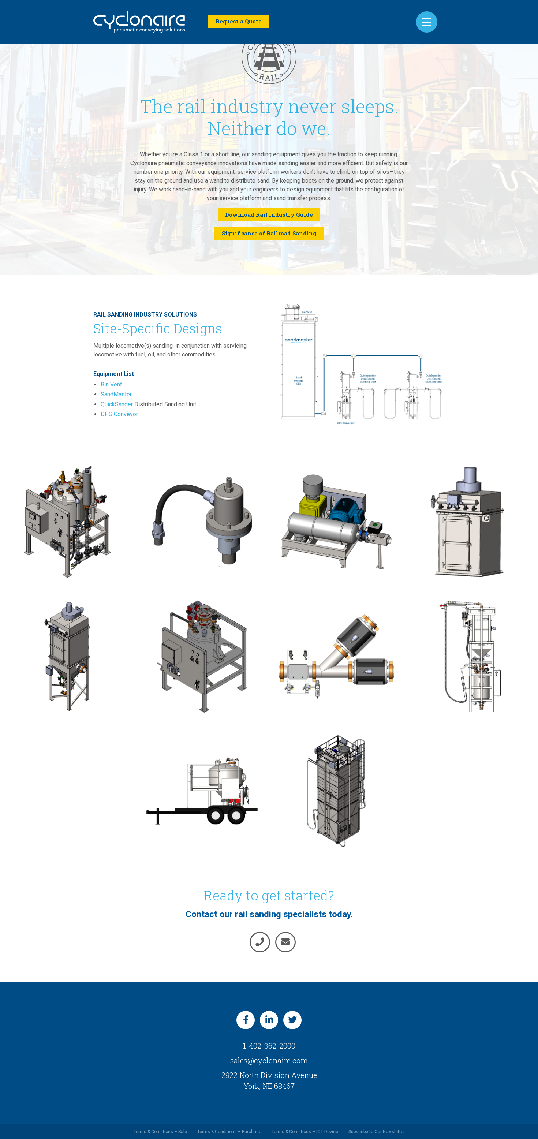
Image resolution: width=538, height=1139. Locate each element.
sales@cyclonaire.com (269, 1060)
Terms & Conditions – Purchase (229, 1131)
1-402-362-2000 (269, 1045)
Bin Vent (111, 384)
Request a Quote (239, 21)
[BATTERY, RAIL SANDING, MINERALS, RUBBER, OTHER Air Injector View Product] (202, 522)
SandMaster (116, 394)
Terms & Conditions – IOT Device (305, 1131)
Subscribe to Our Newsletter (376, 1131)
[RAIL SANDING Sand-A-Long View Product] (202, 791)
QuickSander (117, 404)
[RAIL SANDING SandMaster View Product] (336, 791)
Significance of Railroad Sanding (269, 233)
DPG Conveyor (119, 414)
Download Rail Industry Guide (269, 214)
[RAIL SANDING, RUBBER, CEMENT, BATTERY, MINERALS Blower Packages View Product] (336, 522)
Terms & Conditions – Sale (160, 1131)
